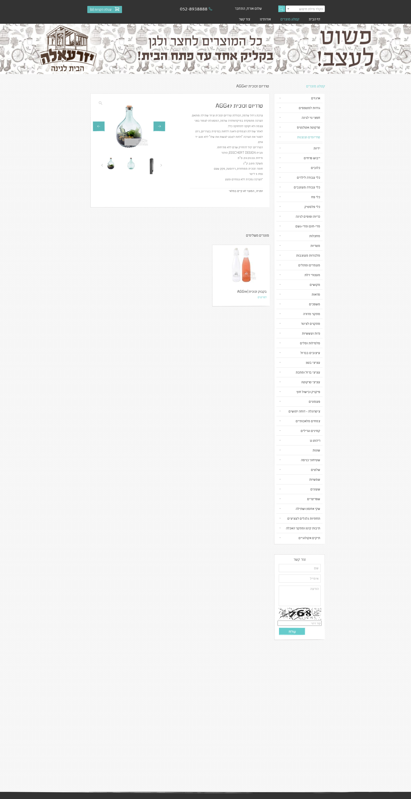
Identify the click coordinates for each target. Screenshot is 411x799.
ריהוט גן (315, 440)
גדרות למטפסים (309, 107)
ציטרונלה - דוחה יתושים (304, 411)
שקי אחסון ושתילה (308, 508)
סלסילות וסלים (310, 343)
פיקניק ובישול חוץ (308, 391)
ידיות (316, 148)
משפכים (314, 304)
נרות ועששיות (311, 333)
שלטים (315, 469)
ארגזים (315, 98)
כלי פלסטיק (312, 206)
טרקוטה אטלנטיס (308, 127)
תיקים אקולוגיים (309, 538)
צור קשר (244, 19)
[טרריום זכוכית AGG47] (129, 126)
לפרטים (262, 297)
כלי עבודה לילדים (308, 177)
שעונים (315, 489)
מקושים (315, 284)
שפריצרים (313, 499)
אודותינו (265, 19)
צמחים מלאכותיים (308, 421)
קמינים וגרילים (310, 430)
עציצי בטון (313, 362)
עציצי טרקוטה (310, 382)
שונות (316, 450)
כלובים (315, 167)
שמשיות (314, 479)
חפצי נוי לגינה (311, 117)
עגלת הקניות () (101, 9)
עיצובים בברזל (310, 352)
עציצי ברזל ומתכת (308, 372)
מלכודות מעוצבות (308, 255)
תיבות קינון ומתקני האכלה (303, 528)
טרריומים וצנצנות (294, 35)
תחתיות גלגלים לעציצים (303, 518)
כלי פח (315, 197)
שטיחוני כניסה (310, 460)
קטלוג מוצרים (289, 19)
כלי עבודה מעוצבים (307, 187)
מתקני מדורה (311, 313)
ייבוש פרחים (312, 158)
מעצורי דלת (312, 275)
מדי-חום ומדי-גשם (307, 226)
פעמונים (314, 401)
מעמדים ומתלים (309, 265)
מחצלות (314, 236)
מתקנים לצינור (310, 323)
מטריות (315, 245)
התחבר (240, 8)
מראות (316, 294)
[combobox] (305, 8)
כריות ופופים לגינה (308, 216)
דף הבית (314, 19)
